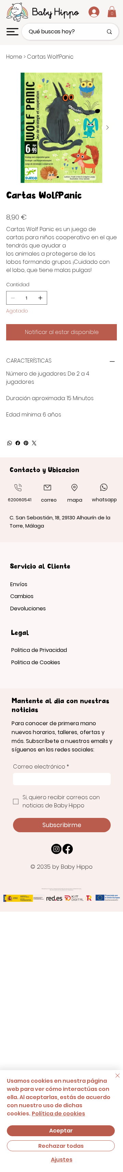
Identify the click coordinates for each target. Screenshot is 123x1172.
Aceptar (61, 1131)
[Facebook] (17, 443)
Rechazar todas (61, 1146)
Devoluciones (28, 608)
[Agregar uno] (40, 298)
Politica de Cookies (35, 662)
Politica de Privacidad (39, 650)
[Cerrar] (113, 1079)
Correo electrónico (41, 766)
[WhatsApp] (9, 443)
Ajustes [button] (61, 1159)
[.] (88, 11)
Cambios (21, 596)
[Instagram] (56, 849)
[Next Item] (107, 127)
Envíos (18, 584)
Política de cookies (58, 1113)
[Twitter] (34, 443)
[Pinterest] (26, 443)
